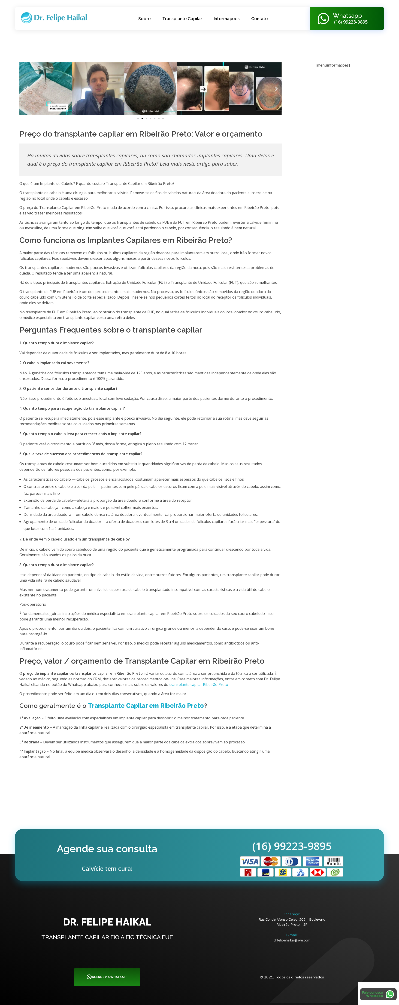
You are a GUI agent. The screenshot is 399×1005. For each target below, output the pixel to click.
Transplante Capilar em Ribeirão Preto (146, 705)
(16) (350, 22)
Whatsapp (347, 15)
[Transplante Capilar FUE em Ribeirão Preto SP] (56, 18)
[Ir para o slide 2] (142, 118)
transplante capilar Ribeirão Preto (198, 684)
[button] (24, 89)
